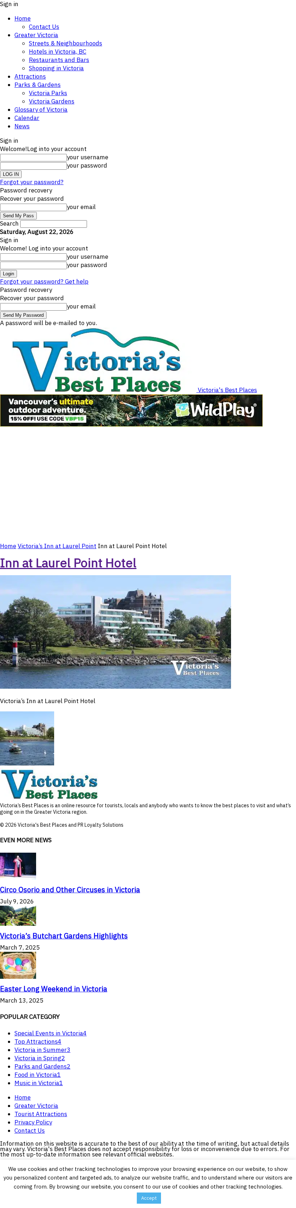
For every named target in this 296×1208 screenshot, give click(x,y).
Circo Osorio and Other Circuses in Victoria (70, 889)
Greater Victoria (36, 35)
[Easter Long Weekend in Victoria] (18, 977)
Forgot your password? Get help (44, 281)
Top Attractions (37, 1041)
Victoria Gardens (51, 101)
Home (22, 18)
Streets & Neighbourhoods (65, 43)
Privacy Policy (33, 1122)
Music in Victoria (38, 1083)
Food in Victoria (37, 1075)
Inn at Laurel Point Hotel (68, 562)
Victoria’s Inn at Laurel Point (57, 546)
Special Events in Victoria (50, 1033)
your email (81, 207)
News (22, 126)
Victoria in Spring (39, 1058)
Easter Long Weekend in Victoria (53, 988)
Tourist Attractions (40, 1114)
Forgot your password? (32, 182)
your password (87, 165)
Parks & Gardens (37, 85)
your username (87, 157)
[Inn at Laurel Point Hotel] (115, 686)
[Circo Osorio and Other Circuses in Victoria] (18, 877)
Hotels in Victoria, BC (57, 51)
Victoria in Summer (42, 1050)
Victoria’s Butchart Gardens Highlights (64, 935)
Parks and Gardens (42, 1066)
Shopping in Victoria (56, 68)
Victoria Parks (48, 93)
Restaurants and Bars (59, 60)
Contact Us (44, 27)
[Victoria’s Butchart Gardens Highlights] (18, 924)
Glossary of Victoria (41, 110)
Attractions (30, 76)
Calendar (26, 118)
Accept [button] (149, 1198)
